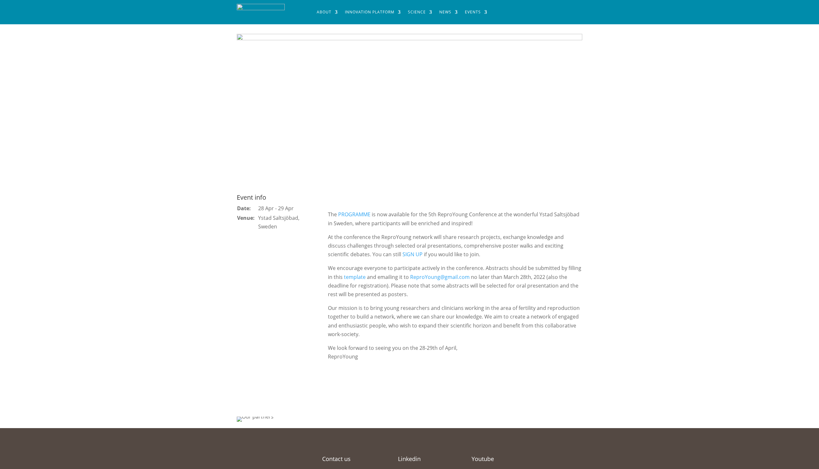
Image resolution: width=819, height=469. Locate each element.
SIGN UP (412, 254)
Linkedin (409, 459)
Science (417, 12)
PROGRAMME (354, 214)
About (324, 12)
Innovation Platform (369, 12)
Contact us (336, 459)
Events (473, 12)
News (445, 12)
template (355, 277)
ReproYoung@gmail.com (440, 277)
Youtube (483, 459)
